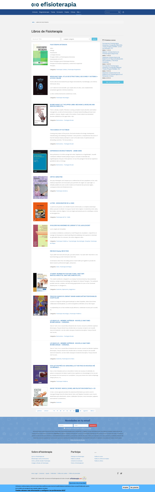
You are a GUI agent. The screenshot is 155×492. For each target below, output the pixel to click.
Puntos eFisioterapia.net (77, 463)
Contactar (41, 473)
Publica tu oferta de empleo (101, 458)
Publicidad (53, 473)
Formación (60, 12)
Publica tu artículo (75, 458)
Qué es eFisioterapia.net (37, 456)
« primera (39, 411)
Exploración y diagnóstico (68, 289)
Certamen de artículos (76, 461)
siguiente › (85, 411)
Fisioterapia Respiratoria (74, 69)
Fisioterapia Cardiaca (61, 69)
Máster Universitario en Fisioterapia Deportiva (110, 52)
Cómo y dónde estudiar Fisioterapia (40, 461)
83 (70, 411)
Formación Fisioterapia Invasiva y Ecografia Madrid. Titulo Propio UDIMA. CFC (112, 67)
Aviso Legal (34, 473)
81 (64, 411)
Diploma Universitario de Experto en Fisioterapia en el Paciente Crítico (112, 74)
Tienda (53, 12)
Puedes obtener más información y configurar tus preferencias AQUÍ (40, 490)
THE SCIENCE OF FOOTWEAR (59, 130)
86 (80, 411)
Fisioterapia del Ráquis (66, 266)
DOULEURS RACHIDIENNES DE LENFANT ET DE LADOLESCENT (70, 225)
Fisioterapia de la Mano (68, 359)
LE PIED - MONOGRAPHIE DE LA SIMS (62, 203)
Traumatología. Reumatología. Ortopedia (79, 241)
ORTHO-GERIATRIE (56, 177)
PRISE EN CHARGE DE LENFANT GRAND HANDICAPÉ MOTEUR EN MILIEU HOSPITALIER (73, 297)
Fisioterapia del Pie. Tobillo (63, 217)
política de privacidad (86, 428)
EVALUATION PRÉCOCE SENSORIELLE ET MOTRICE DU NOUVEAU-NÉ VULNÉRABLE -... (72, 366)
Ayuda (47, 473)
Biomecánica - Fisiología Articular (65, 120)
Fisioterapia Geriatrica (62, 191)
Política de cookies (62, 473)
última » (92, 411)
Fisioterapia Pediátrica (62, 241)
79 (57, 411)
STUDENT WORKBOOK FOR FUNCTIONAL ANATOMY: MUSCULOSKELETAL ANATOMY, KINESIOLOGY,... (67, 274)
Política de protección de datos (77, 440)
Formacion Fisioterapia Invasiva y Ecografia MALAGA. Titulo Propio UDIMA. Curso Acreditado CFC (112, 45)
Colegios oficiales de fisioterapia (39, 463)
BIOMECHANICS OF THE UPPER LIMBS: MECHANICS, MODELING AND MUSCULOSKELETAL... (72, 105)
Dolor (57, 266)
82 (67, 411)
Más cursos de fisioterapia (113, 82)
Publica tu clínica (98, 461)
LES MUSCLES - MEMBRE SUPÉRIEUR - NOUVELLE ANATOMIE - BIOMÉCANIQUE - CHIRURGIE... (70, 321)
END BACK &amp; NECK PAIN (59, 251)
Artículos (35, 12)
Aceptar (125, 487)
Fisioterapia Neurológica (62, 97)
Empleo (67, 12)
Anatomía (58, 289)
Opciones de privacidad (77, 483)
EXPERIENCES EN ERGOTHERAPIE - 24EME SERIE (66, 151)
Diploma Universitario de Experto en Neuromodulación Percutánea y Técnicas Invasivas (112, 59)
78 (54, 411)
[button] (123, 12)
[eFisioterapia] (53, 4)
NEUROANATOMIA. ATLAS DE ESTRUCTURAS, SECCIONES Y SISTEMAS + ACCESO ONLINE (74, 77)
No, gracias (134, 487)
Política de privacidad (74, 473)
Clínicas (73, 12)
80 (60, 411)
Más (78, 12)
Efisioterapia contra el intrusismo (40, 458)
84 (74, 411)
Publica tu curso (98, 456)
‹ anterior (46, 411)
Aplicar (94, 39)
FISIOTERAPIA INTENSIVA (58, 44)
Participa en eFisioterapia (77, 456)
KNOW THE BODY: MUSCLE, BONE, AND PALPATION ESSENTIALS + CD (72, 388)
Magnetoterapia (44, 12)
